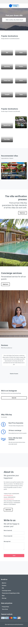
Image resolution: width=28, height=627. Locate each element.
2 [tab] (10, 180)
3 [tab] (13, 180)
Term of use (5, 609)
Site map (4, 598)
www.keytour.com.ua (9, 499)
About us (4, 583)
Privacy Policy (5, 606)
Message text (7, 541)
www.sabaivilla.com (8, 495)
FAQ (3, 588)
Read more (22, 213)
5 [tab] (17, 180)
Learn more (8, 509)
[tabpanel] (14, 170)
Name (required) (8, 530)
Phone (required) (8, 536)
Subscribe (14, 397)
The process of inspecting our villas (11, 593)
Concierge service (6, 590)
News (3, 595)
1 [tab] (8, 180)
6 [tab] (19, 180)
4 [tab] (15, 180)
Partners (4, 585)
